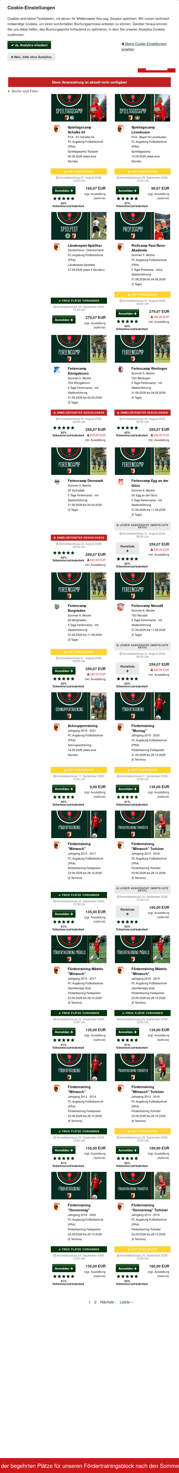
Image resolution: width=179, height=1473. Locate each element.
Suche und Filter (25, 91)
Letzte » (126, 1302)
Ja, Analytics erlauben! (31, 45)
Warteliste (127, 546)
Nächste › (108, 1302)
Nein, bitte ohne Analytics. (32, 57)
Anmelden (62, 190)
